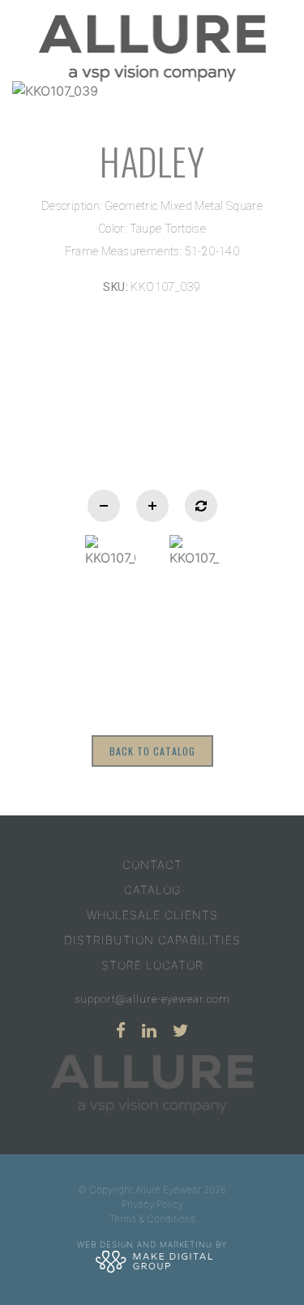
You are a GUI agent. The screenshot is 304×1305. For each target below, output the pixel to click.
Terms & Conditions (152, 1219)
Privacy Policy (152, 1204)
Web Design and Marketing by (151, 1243)
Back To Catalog (152, 751)
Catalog (152, 889)
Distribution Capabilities (152, 940)
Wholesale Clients (152, 915)
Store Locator (152, 965)
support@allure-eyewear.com (152, 999)
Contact (152, 864)
